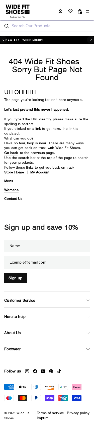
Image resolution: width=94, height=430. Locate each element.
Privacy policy (78, 413)
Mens (8, 181)
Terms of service (50, 413)
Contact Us (13, 199)
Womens (11, 190)
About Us (12, 333)
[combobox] (47, 25)
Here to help (15, 316)
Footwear (12, 349)
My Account (39, 172)
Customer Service (19, 300)
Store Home (14, 172)
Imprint (42, 418)
